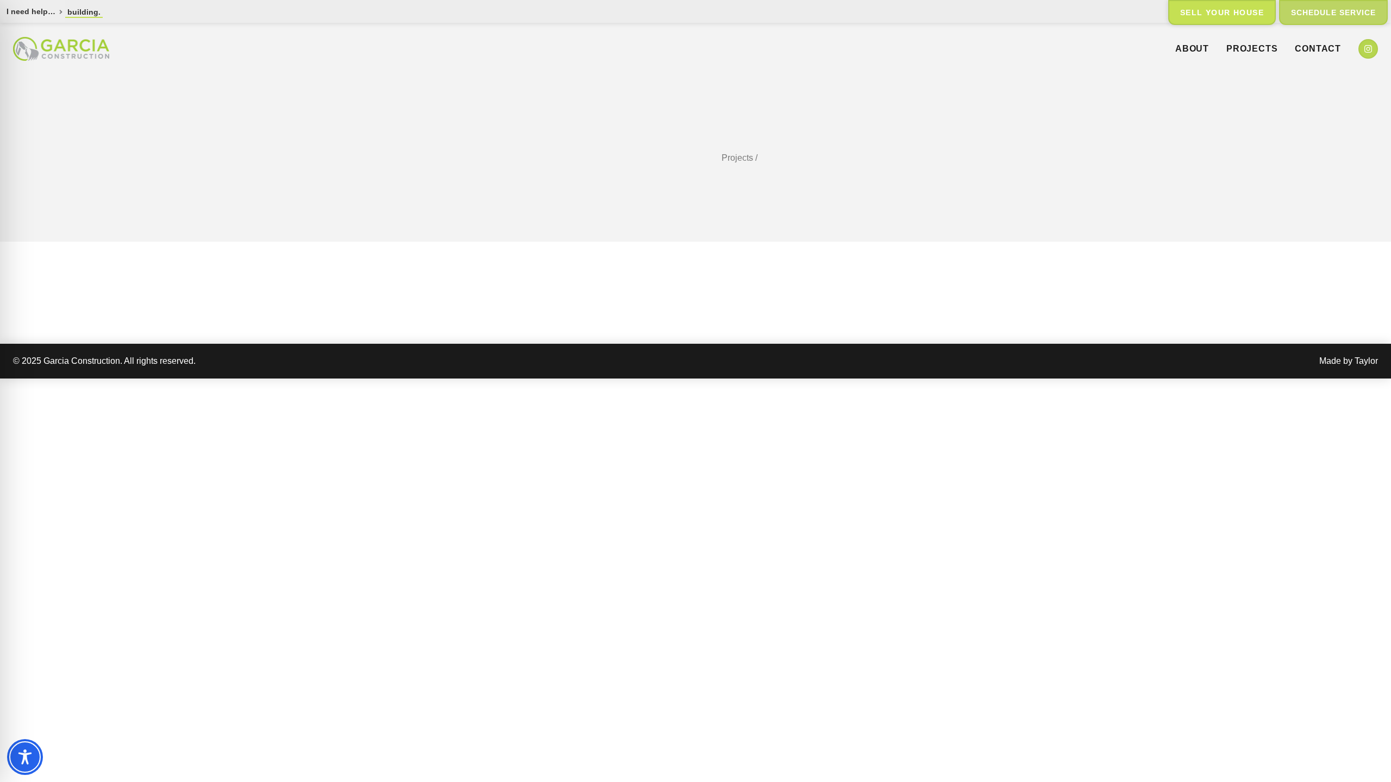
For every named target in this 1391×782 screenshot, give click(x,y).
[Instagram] (1368, 49)
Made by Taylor (1348, 360)
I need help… (31, 11)
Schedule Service (1333, 12)
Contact (1318, 48)
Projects (1251, 48)
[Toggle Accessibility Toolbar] (25, 757)
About (1192, 48)
